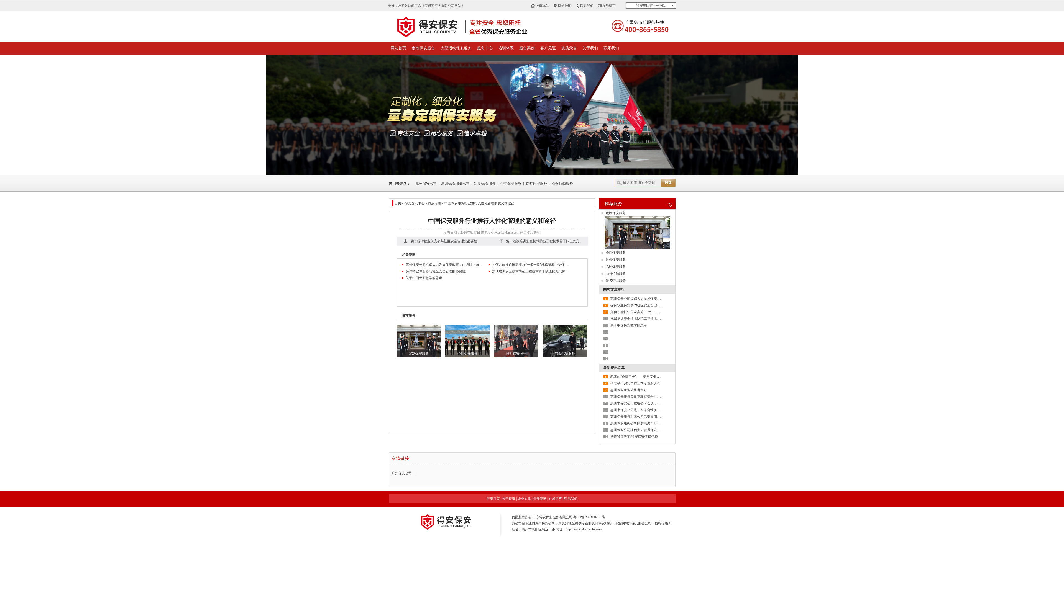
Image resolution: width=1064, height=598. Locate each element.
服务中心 (485, 48)
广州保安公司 (402, 473)
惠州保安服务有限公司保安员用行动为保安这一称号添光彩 (653, 417)
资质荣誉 (569, 48)
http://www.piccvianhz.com (584, 529)
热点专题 (434, 203)
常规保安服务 (616, 260)
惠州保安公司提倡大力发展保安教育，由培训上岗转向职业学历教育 (444, 265)
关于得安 (508, 499)
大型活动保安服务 (456, 48)
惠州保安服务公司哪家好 (628, 390)
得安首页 (493, 499)
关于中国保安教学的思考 (424, 278)
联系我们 (587, 6)
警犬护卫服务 (616, 280)
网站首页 (398, 48)
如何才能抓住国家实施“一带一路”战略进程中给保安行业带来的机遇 (531, 265)
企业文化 (524, 499)
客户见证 (548, 48)
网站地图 (564, 6)
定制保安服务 (423, 48)
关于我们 (590, 48)
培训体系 (506, 48)
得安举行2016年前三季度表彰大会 (635, 383)
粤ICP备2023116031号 (589, 517)
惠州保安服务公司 (455, 183)
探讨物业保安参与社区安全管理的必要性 (447, 241)
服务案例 (527, 48)
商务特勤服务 (562, 183)
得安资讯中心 (414, 203)
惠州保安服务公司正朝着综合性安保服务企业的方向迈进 (652, 397)
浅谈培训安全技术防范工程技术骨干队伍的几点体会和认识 (531, 271)
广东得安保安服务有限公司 (552, 517)
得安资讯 (539, 499)
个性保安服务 (510, 183)
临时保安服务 (536, 183)
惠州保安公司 (426, 183)
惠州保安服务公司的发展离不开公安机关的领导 (645, 423)
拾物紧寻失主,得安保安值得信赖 (634, 437)
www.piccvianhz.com (505, 232)
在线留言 (609, 6)
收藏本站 (542, 6)
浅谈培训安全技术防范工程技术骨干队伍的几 (546, 241)
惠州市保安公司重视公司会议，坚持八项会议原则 (647, 403)
